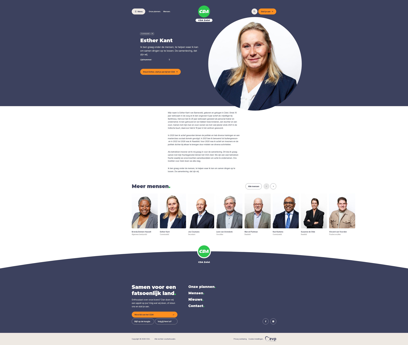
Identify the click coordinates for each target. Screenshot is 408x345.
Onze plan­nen (202, 287)
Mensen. (166, 11)
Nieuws (195, 299)
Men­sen (196, 293)
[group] (145, 214)
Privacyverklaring (240, 339)
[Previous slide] (266, 186)
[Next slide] (273, 186)
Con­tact (196, 306)
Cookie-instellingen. (255, 339)
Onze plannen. (155, 11)
